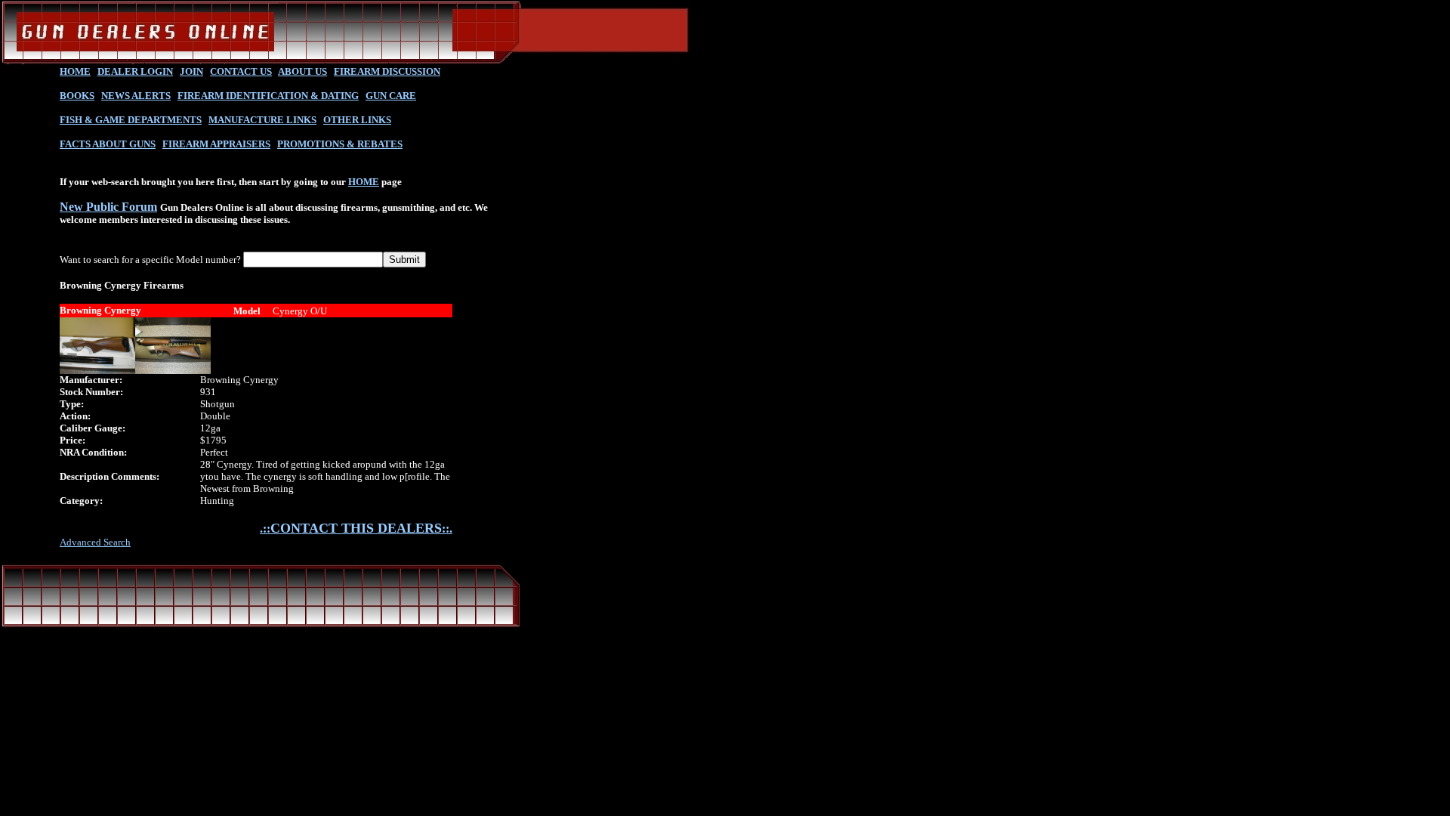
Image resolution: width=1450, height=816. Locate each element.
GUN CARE (391, 95)
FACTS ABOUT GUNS (108, 144)
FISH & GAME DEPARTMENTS (131, 119)
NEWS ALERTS (136, 95)
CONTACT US (241, 71)
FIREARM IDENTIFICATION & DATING (268, 95)
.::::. (356, 528)
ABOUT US (302, 71)
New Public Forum (108, 206)
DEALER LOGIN (135, 71)
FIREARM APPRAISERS (216, 144)
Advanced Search (95, 542)
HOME (75, 71)
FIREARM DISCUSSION (387, 71)
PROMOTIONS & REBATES (340, 144)
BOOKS (77, 95)
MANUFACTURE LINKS (262, 119)
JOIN (191, 71)
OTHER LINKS (357, 119)
